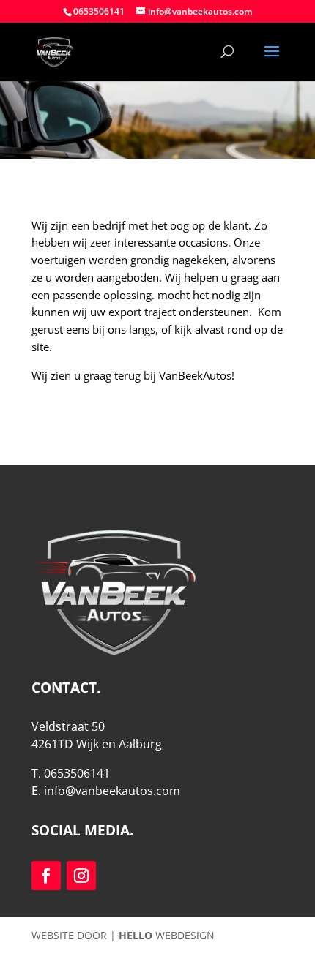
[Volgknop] (46, 875)
